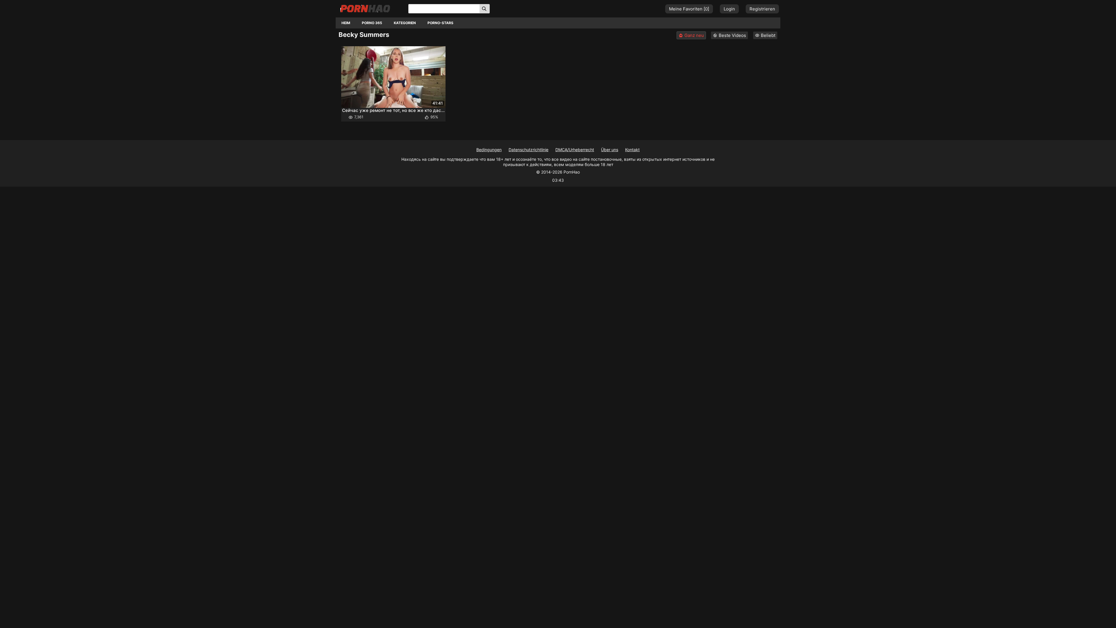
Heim (345, 23)
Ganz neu (694, 35)
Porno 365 (372, 23)
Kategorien (405, 23)
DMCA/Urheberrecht (574, 149)
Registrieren (762, 9)
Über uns (609, 149)
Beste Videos (732, 35)
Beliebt (768, 35)
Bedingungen (489, 149)
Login (729, 9)
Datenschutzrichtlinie (528, 149)
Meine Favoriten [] (689, 9)
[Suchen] (485, 8)
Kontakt (632, 149)
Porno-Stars (440, 23)
